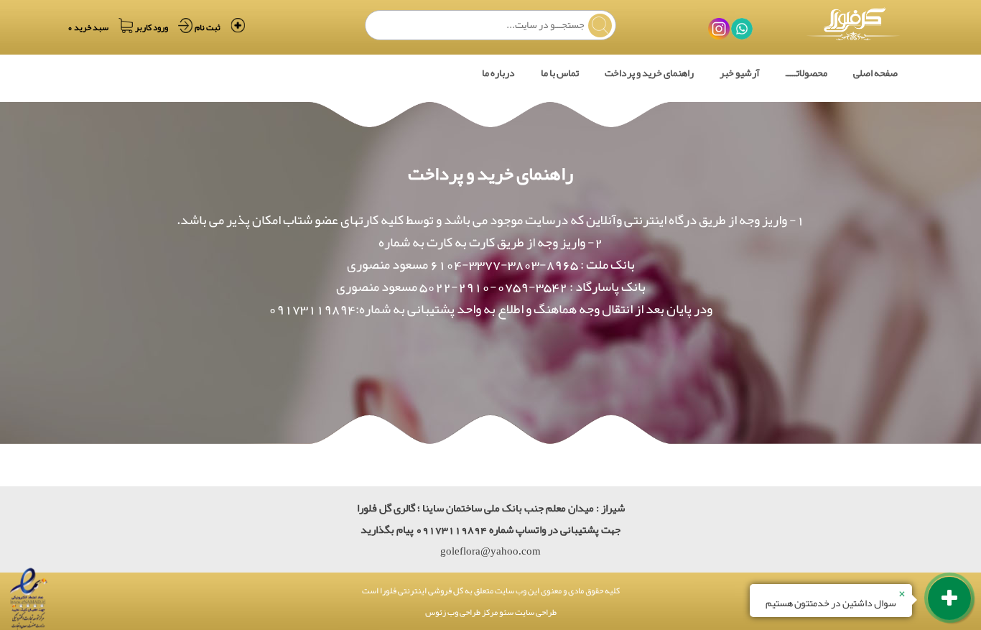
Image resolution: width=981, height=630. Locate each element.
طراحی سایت (535, 612)
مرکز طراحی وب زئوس (461, 612)
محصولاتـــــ (806, 72)
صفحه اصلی (875, 72)
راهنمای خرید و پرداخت (649, 72)
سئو (505, 612)
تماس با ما (560, 72)
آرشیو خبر (740, 72)
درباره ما (498, 72)
